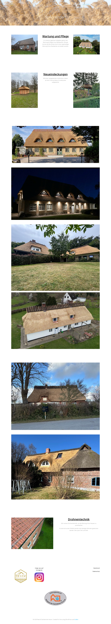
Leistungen (76, 4)
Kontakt (94, 4)
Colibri (76, 619)
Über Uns (67, 4)
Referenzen (86, 4)
